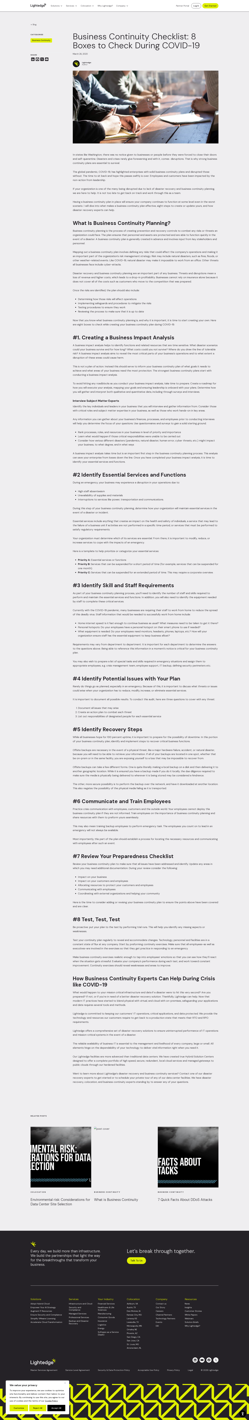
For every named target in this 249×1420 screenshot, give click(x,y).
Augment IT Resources (41, 1311)
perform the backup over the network (142, 784)
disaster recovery (165, 189)
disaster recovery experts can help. (94, 210)
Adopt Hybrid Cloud (40, 1304)
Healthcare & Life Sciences (106, 1308)
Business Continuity (41, 40)
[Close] (66, 1383)
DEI (157, 1326)
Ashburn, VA (132, 1304)
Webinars (189, 1318)
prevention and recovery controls (157, 231)
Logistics (102, 1325)
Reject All (37, 1408)
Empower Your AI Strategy (43, 1307)
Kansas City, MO (134, 1315)
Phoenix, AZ (132, 1333)
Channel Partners (164, 1315)
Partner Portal (182, 5)
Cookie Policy (51, 1401)
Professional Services (79, 1317)
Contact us (161, 1304)
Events (159, 1322)
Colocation (86, 5)
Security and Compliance (75, 1308)
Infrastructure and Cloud (80, 1304)
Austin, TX (131, 1307)
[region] (37, 1397)
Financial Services (106, 1304)
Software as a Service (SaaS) (108, 1333)
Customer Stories (193, 1311)
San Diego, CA (133, 1337)
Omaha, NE (132, 1329)
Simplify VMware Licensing (43, 1318)
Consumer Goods (106, 1317)
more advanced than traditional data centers (131, 1056)
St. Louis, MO (133, 1344)
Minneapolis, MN (134, 1326)
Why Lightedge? (105, 5)
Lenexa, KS (132, 1318)
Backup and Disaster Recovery (79, 1322)
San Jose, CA (133, 1340)
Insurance (102, 1321)
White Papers (191, 1315)
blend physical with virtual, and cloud (138, 1001)
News (187, 1304)
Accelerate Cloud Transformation (46, 1322)
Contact (184, 1073)
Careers (159, 1311)
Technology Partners (165, 1318)
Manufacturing (104, 1313)
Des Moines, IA (133, 1311)
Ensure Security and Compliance (46, 1315)
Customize (19, 1408)
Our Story (160, 1307)
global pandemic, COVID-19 (94, 172)
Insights (188, 1307)
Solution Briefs (192, 1322)
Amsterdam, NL (134, 1348)
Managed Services (77, 1313)
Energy (101, 1328)
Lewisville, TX (133, 1322)
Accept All (56, 1408)
